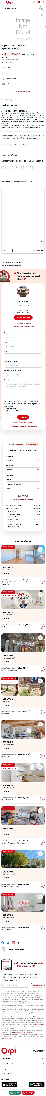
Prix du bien (9, 456)
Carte (30, 39)
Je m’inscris (37, 985)
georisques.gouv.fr (36, 138)
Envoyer (23, 417)
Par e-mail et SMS (12, 411)
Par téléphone (11, 408)
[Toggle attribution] (42, 250)
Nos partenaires (7, 1064)
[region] (23, 220)
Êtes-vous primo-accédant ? (15, 484)
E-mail (6, 352)
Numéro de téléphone (11, 361)
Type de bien (10, 466)
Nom (5, 342)
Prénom (6, 333)
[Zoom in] (41, 241)
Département (10, 475)
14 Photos (20, 39)
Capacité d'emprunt (15, 444)
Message (7, 380)
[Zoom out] (41, 245)
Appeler (16, 1093)
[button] (23, 91)
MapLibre (36, 250)
